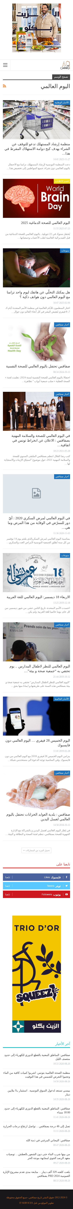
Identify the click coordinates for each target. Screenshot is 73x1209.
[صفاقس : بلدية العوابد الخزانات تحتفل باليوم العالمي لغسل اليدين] (36, 790)
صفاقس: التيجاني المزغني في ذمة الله (48, 1140)
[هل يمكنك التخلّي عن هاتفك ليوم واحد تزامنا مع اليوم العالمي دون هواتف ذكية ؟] (36, 267)
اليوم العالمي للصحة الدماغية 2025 (45, 223)
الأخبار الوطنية (62, 102)
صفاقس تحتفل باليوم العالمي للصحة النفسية (38, 366)
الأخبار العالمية (62, 699)
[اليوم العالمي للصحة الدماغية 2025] (36, 198)
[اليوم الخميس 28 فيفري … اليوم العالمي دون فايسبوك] (36, 716)
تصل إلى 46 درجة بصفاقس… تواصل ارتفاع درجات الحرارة (36, 1126)
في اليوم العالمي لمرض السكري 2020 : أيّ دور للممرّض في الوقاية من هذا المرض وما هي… (39, 522)
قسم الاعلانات (62, 181)
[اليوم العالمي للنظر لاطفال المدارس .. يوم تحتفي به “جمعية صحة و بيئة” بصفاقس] (36, 641)
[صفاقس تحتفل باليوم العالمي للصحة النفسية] (36, 341)
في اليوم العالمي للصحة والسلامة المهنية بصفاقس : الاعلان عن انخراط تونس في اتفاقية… (40, 440)
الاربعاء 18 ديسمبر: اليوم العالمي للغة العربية (38, 597)
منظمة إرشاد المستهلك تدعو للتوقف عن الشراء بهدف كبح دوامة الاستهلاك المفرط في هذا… (37, 148)
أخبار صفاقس (62, 324)
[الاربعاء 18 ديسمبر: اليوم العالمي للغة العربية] (36, 572)
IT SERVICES (26, 1203)
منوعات (65, 250)
